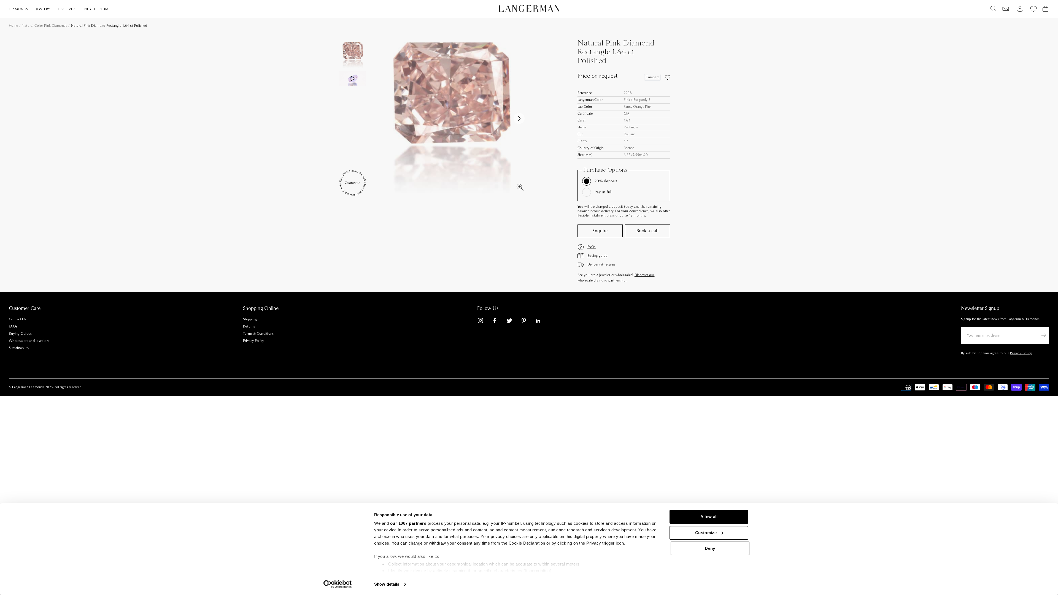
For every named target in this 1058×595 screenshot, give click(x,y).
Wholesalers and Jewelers (29, 341)
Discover (66, 9)
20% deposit (606, 181)
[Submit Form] (1043, 335)
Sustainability (19, 348)
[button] (519, 118)
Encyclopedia (96, 9)
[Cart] (1045, 9)
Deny (710, 548)
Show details (386, 584)
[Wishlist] (1006, 9)
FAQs (13, 326)
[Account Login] (1020, 9)
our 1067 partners (408, 523)
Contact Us (17, 319)
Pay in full (603, 192)
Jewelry (43, 9)
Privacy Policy (253, 341)
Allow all (709, 516)
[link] (483, 321)
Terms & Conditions (258, 333)
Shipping (250, 319)
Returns (249, 326)
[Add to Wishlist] (667, 77)
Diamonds (18, 9)
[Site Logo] (529, 8)
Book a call (647, 231)
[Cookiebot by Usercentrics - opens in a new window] (338, 584)
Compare (652, 77)
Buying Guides (20, 333)
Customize (706, 532)
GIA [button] (627, 114)
